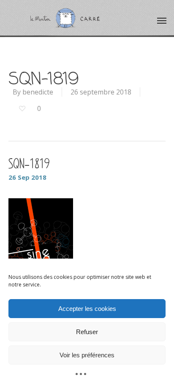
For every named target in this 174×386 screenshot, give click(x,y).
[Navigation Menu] (161, 20)
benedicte (37, 92)
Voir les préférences (87, 355)
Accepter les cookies (87, 308)
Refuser (87, 331)
